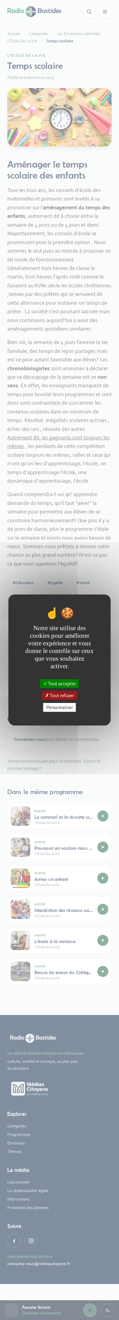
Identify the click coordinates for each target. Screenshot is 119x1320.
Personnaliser (59, 707)
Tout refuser (61, 695)
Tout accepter (61, 683)
